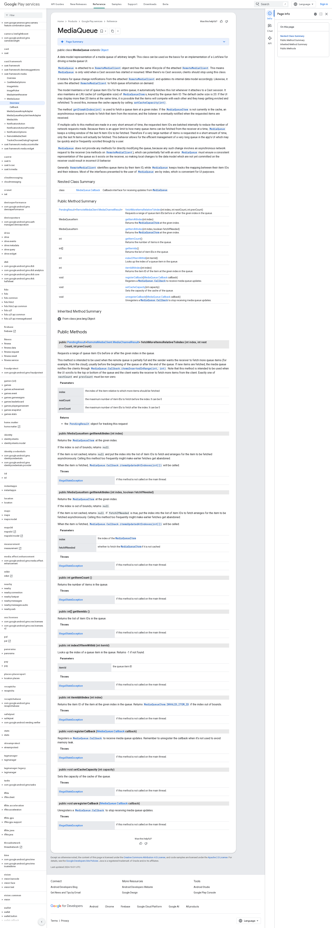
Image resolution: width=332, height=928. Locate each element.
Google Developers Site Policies (82, 861)
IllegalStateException (71, 480)
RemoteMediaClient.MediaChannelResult (98, 209)
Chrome (109, 906)
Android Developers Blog (64, 887)
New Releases (78, 4)
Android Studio (202, 887)
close (326, 14)
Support (132, 4)
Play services (29, 4)
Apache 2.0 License (218, 857)
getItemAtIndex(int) (87, 109)
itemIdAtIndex (133, 267)
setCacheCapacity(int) (149, 102)
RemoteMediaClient (108, 68)
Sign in (324, 4)
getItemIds (131, 248)
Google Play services (92, 21)
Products (72, 21)
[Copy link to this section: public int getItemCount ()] (95, 578)
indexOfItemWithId (135, 258)
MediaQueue (66, 68)
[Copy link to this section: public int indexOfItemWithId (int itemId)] (112, 645)
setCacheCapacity (135, 287)
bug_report (315, 14)
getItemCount (133, 238)
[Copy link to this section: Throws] (72, 471)
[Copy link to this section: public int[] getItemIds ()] (93, 612)
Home (61, 21)
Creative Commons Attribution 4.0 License (144, 857)
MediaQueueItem (134, 94)
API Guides (57, 4)
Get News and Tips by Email (66, 892)
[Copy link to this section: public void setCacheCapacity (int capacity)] (117, 770)
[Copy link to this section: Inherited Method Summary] (104, 312)
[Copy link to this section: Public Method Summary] (99, 201)
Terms (54, 920)
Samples (117, 4)
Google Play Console (205, 892)
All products (192, 906)
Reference (99, 4)
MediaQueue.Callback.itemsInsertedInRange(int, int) (128, 368)
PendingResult (67, 209)
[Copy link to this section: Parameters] (77, 383)
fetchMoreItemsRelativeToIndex (143, 209)
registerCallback (134, 277)
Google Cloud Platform (149, 906)
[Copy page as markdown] (112, 31)
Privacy (65, 920)
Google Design (130, 892)
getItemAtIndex (133, 219)
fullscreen (321, 14)
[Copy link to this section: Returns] (72, 418)
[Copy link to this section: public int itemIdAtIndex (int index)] (105, 697)
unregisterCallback (135, 296)
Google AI (174, 906)
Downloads (150, 4)
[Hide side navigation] (41, 921)
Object (104, 50)
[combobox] (271, 4)
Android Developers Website (137, 887)
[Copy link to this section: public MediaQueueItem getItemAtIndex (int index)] (126, 433)
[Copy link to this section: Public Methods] (90, 332)
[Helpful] (221, 21)
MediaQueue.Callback (88, 190)
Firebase (125, 906)
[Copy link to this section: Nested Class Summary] (98, 182)
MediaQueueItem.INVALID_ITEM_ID (166, 704)
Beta (165, 4)
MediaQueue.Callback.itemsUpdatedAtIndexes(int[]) (126, 465)
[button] (22, 24)
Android (94, 906)
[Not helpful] (226, 21)
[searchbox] (23, 15)
